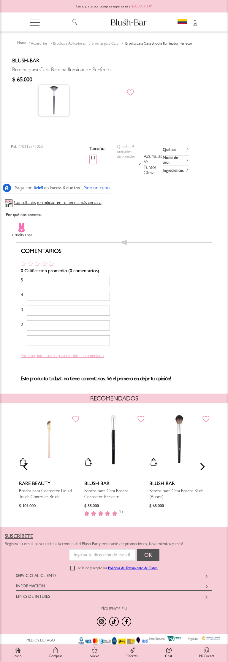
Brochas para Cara (104, 44)
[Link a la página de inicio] (22, 43)
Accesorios (39, 44)
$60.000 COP (142, 7)
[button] (176, 150)
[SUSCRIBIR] (148, 555)
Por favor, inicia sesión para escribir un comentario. (62, 356)
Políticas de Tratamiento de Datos (133, 568)
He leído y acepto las (117, 568)
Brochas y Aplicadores (69, 44)
